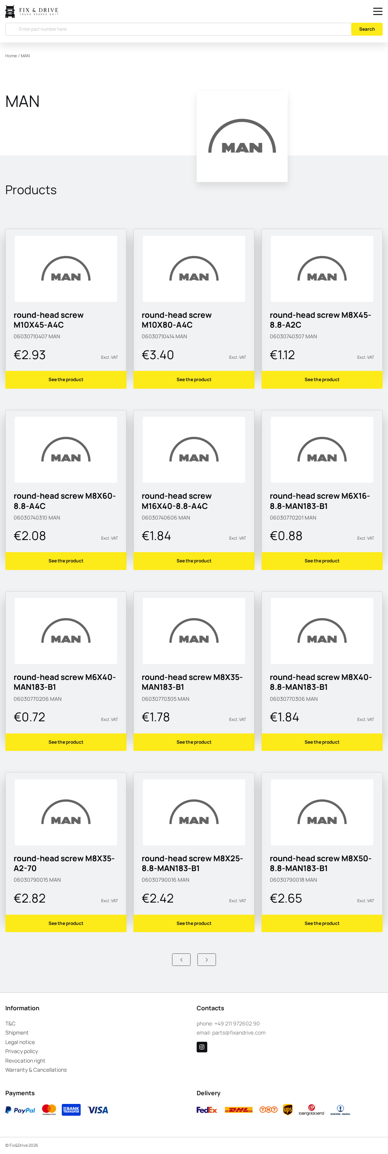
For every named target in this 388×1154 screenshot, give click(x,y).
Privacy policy (21, 1051)
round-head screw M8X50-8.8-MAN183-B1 (321, 863)
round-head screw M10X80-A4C (177, 319)
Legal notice (20, 1042)
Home (11, 55)
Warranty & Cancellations (36, 1069)
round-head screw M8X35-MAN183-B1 (192, 682)
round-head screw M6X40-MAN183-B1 (65, 682)
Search (367, 29)
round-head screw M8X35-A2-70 (64, 863)
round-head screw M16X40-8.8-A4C (177, 500)
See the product (65, 379)
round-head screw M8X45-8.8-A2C (320, 319)
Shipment (17, 1032)
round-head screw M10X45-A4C (49, 319)
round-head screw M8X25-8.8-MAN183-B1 (192, 863)
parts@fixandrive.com (239, 1032)
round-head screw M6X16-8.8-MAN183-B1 (320, 500)
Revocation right (25, 1060)
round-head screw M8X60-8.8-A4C (65, 500)
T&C (10, 1023)
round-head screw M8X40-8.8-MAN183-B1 (321, 682)
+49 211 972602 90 (237, 1023)
